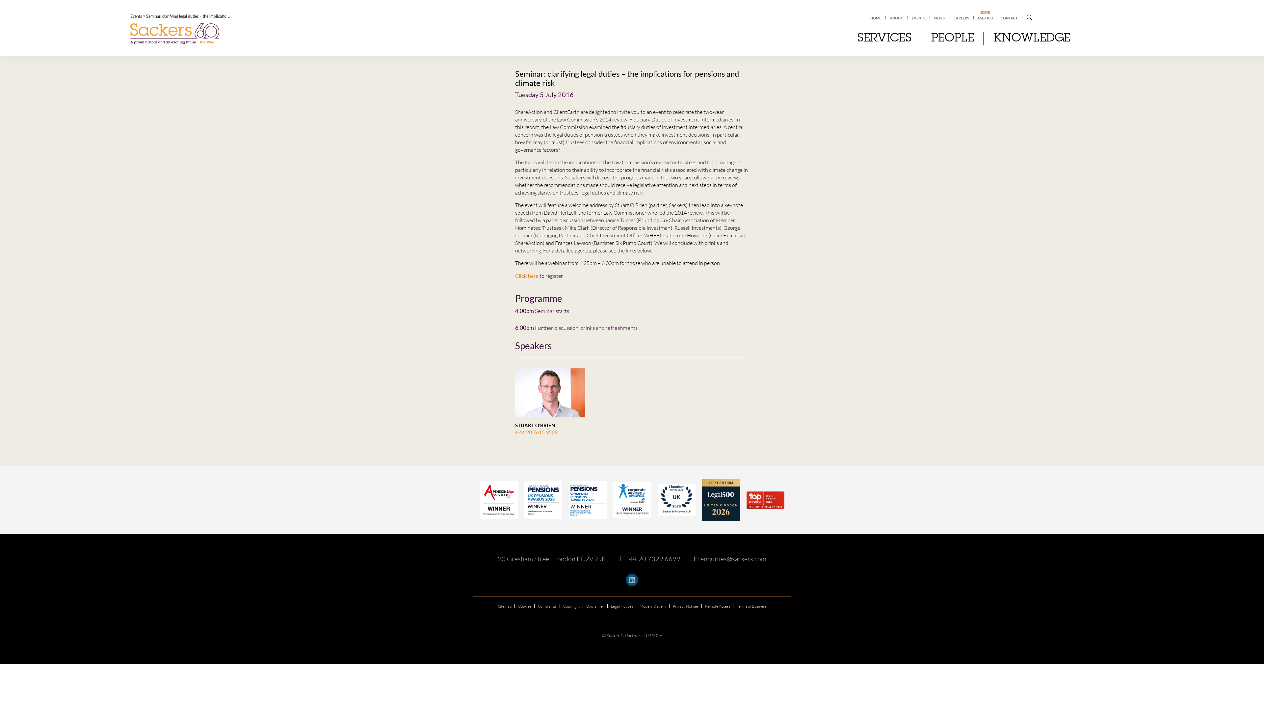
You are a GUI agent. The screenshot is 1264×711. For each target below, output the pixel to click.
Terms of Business (751, 606)
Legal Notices (622, 606)
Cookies (524, 606)
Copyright (571, 606)
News (939, 18)
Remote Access (717, 606)
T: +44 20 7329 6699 (649, 559)
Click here (527, 276)
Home (875, 18)
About (896, 18)
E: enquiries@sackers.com (730, 559)
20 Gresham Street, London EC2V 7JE (552, 559)
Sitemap (505, 606)
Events (918, 18)
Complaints (547, 606)
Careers (961, 18)
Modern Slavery (653, 606)
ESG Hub (985, 17)
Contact (1009, 18)
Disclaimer (595, 606)
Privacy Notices (685, 606)
